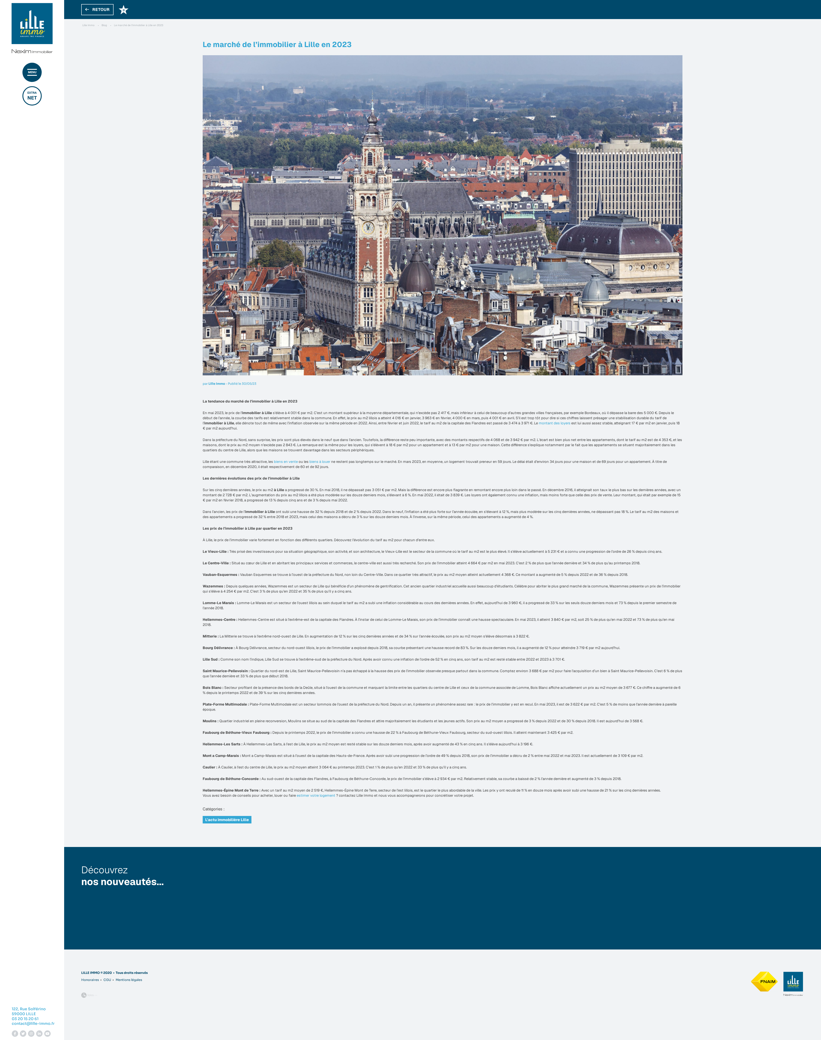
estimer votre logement (316, 795)
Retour (101, 9)
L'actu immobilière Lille (227, 819)
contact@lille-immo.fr (33, 1023)
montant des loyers (555, 423)
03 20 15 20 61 (25, 1018)
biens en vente (286, 461)
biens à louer (319, 461)
